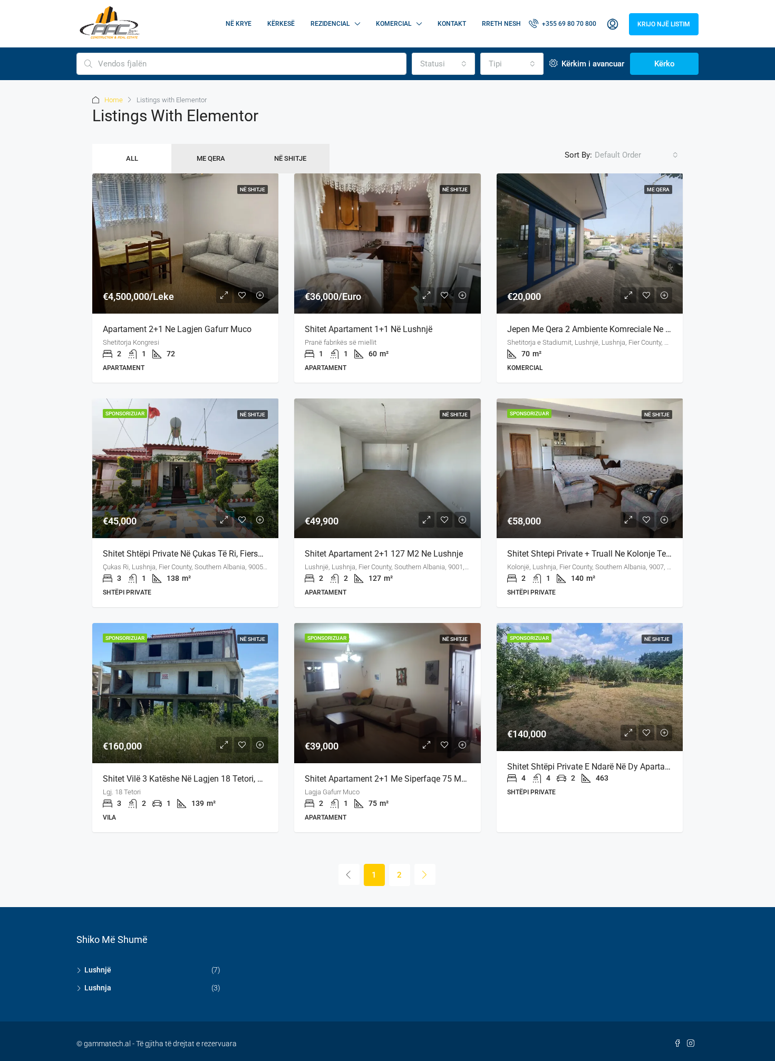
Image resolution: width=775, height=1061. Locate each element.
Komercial (393, 23)
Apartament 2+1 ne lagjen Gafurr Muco (177, 329)
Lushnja (97, 988)
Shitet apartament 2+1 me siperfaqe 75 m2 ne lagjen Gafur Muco (428, 779)
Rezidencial (330, 23)
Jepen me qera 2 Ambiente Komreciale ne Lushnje (601, 329)
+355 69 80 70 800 (568, 23)
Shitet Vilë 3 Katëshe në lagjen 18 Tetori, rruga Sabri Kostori (216, 779)
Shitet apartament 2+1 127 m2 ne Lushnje (384, 554)
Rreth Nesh (501, 23)
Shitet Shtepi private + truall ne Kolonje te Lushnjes (604, 554)
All (132, 158)
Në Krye (238, 23)
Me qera (211, 158)
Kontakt (452, 23)
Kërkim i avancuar (591, 64)
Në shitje (290, 158)
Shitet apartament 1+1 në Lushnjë (368, 329)
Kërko (664, 64)
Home (113, 100)
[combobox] (443, 64)
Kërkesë (281, 23)
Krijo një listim (663, 24)
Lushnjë (97, 970)
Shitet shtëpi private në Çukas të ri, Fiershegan (192, 554)
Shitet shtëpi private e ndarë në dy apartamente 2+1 (605, 767)
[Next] (424, 874)
